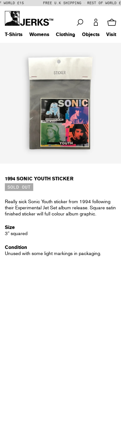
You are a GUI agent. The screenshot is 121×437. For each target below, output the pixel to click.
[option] (60, 103)
